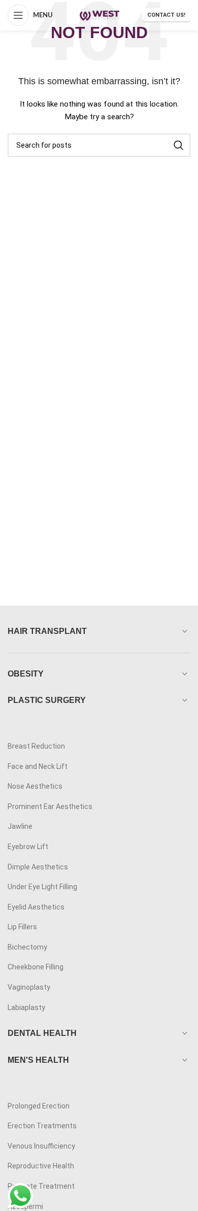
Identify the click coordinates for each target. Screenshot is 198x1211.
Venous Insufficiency (41, 1146)
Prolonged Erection (39, 1106)
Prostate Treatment (41, 1186)
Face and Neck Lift (38, 766)
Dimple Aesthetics (38, 867)
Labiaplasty (26, 1007)
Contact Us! (166, 15)
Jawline (20, 826)
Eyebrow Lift (28, 847)
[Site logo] (99, 15)
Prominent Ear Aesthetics (50, 806)
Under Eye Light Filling (42, 887)
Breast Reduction (36, 746)
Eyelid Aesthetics (36, 907)
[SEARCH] (178, 145)
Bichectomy (27, 947)
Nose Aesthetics (35, 786)
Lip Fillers (22, 927)
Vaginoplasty (29, 987)
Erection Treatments (42, 1126)
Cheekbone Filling (35, 967)
